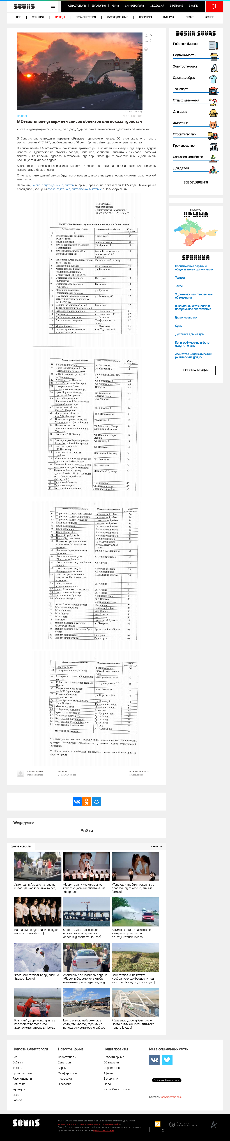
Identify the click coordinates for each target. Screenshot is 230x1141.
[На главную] (22, 6)
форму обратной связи (103, 1131)
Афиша (108, 1073)
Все (18, 17)
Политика (145, 17)
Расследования (117, 17)
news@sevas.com (171, 1097)
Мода (107, 1084)
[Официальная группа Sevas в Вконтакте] (154, 1060)
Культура (168, 17)
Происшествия (86, 17)
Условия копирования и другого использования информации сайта (89, 1124)
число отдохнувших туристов (53, 185)
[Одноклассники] (86, 801)
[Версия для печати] (150, 49)
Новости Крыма (114, 1057)
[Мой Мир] (96, 801)
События (38, 17)
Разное (209, 17)
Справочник (112, 1068)
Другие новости (21, 847)
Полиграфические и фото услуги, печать (192, 344)
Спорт (190, 17)
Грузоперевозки (186, 317)
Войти (86, 831)
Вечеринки (111, 1078)
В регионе (176, 6)
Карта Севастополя (117, 1089)
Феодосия (157, 6)
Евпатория (99, 6)
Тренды (60, 17)
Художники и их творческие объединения (194, 296)
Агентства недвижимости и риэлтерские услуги (193, 356)
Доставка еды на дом (189, 334)
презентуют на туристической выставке (74, 189)
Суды (178, 326)
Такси (179, 286)
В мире (193, 6)
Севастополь (77, 6)
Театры (180, 277)
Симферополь (134, 6)
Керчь (115, 6)
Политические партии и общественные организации (194, 268)
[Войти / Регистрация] (214, 6)
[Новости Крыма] (195, 232)
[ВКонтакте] (77, 801)
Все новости (156, 847)
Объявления (112, 1062)
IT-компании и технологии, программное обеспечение (193, 308)
